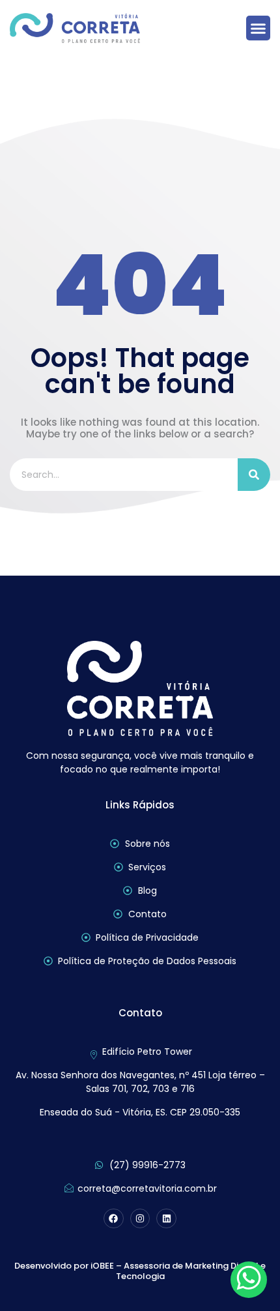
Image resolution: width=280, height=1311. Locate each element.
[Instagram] (140, 1219)
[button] (258, 28)
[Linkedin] (166, 1219)
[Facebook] (114, 1219)
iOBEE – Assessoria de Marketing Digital (175, 1265)
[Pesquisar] (254, 474)
